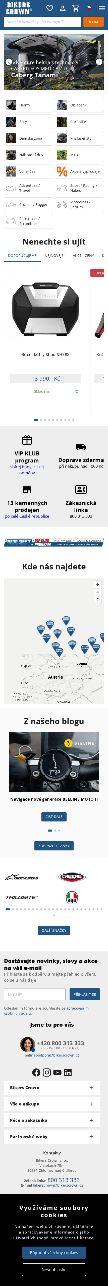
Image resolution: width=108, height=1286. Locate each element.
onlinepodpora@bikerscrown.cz (52, 1055)
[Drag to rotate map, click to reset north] (97, 599)
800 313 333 (63, 1180)
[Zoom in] (97, 584)
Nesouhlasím (54, 1269)
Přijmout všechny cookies (54, 1252)
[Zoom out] (97, 592)
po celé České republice (27, 516)
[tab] (22, 256)
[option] (28, 105)
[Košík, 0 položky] (76, 8)
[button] (57, 634)
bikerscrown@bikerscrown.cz (58, 1185)
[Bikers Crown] (24, 8)
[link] (28, 105)
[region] (54, 641)
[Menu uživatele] (63, 8)
